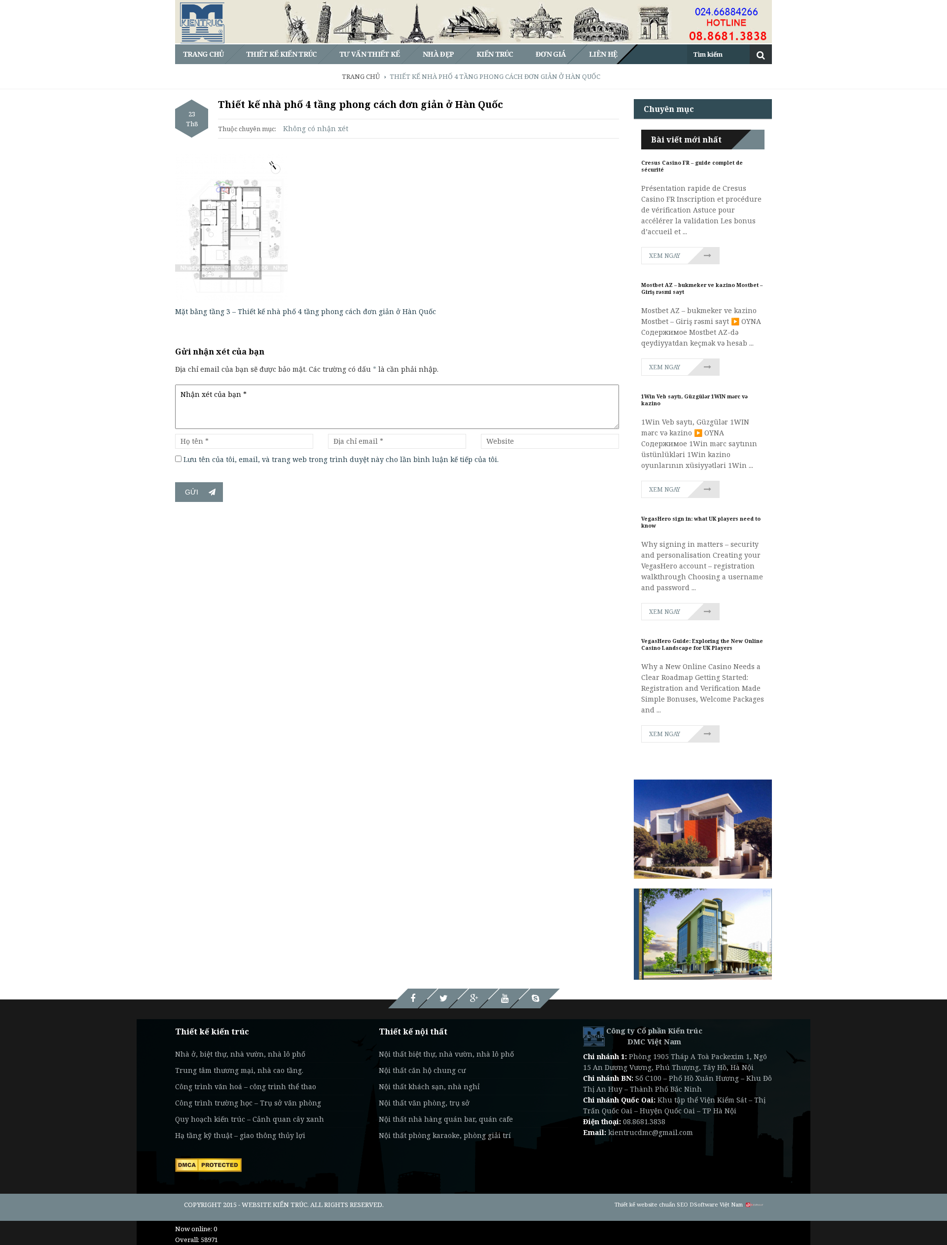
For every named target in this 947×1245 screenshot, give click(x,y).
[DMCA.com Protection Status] (208, 1164)
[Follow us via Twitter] (443, 998)
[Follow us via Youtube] (504, 998)
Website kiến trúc (274, 1204)
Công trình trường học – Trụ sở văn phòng (248, 1102)
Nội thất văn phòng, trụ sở (424, 1102)
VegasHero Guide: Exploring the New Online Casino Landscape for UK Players (702, 644)
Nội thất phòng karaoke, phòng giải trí (445, 1135)
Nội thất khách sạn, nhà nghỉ (429, 1086)
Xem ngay (664, 255)
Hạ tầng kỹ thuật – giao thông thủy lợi (240, 1135)
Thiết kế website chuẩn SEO (651, 1204)
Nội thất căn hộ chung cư (422, 1070)
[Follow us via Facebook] (413, 998)
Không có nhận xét (315, 128)
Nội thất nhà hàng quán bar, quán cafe (446, 1119)
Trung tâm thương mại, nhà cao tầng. (239, 1070)
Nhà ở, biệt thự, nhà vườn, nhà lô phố (240, 1054)
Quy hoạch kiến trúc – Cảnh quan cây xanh (249, 1119)
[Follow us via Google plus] (474, 998)
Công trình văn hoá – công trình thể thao (245, 1086)
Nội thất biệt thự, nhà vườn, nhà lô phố (446, 1054)
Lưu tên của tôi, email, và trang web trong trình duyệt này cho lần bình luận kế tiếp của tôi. (341, 459)
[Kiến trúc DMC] (594, 1035)
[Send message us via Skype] (535, 998)
